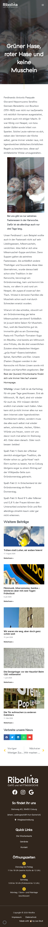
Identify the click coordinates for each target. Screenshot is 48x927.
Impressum (17, 917)
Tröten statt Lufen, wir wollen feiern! (23, 550)
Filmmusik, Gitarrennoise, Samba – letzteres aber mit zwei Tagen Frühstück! (22, 591)
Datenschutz (30, 917)
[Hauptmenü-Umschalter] (42, 5)
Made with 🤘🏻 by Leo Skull (31, 921)
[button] (6, 737)
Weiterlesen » (8, 558)
